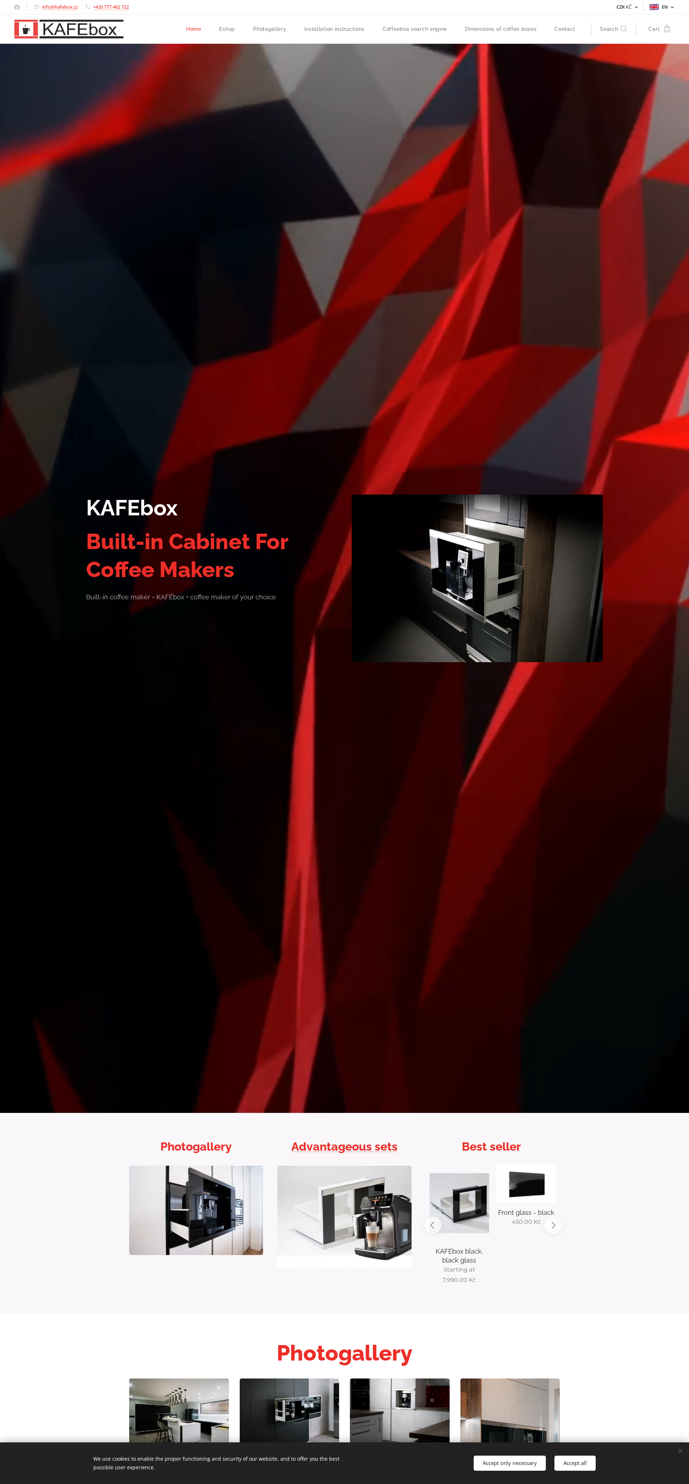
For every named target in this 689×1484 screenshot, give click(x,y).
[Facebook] (17, 7)
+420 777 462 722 (111, 7)
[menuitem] (197, 29)
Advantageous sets (344, 1146)
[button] (613, 29)
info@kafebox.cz (60, 7)
